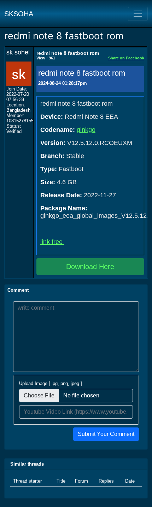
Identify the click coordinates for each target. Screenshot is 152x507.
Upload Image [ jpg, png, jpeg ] (50, 383)
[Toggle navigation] (138, 14)
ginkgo (86, 129)
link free (52, 241)
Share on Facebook (126, 58)
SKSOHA (18, 14)
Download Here (90, 266)
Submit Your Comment (106, 434)
